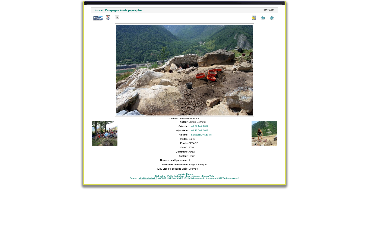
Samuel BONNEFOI (201, 134)
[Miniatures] (253, 17)
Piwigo (189, 174)
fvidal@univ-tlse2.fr (148, 178)
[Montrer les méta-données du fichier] (117, 17)
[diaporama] (108, 17)
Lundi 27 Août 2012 (198, 126)
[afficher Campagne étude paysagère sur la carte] (126, 17)
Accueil (99, 10)
